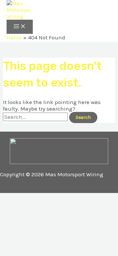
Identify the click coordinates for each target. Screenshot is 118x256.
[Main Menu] (20, 27)
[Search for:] (36, 117)
